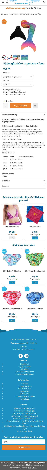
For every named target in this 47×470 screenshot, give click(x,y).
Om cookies (25, 394)
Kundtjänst (24, 364)
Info (12, 238)
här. (19, 136)
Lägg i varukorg (20, 106)
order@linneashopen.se (26, 339)
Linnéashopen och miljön (25, 396)
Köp (34, 238)
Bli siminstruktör (24, 389)
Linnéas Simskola (25, 386)
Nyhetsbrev (24, 391)
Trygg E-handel (24, 367)
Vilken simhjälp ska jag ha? (24, 408)
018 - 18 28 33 (31, 343)
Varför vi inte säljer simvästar (24, 418)
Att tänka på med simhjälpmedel (24, 416)
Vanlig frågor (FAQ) (24, 431)
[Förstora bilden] (23, 35)
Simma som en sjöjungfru (24, 411)
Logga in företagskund (24, 374)
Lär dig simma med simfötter (24, 413)
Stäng (34, 468)
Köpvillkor (25, 369)
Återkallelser (25, 399)
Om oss (24, 384)
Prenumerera (23, 447)
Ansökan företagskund (25, 372)
